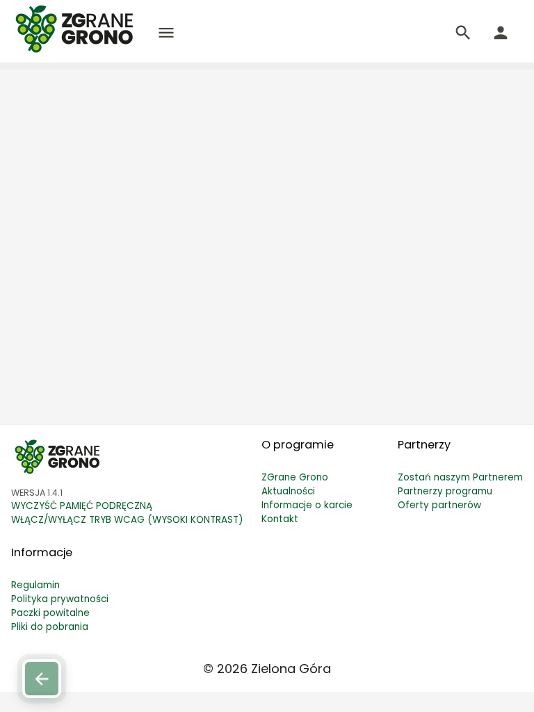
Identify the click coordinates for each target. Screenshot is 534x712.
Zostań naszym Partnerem (460, 477)
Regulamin (35, 585)
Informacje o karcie (307, 505)
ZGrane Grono (294, 477)
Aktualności (288, 491)
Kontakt (279, 519)
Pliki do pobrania (49, 626)
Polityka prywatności (59, 599)
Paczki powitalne (50, 613)
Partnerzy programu (445, 491)
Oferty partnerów (439, 505)
